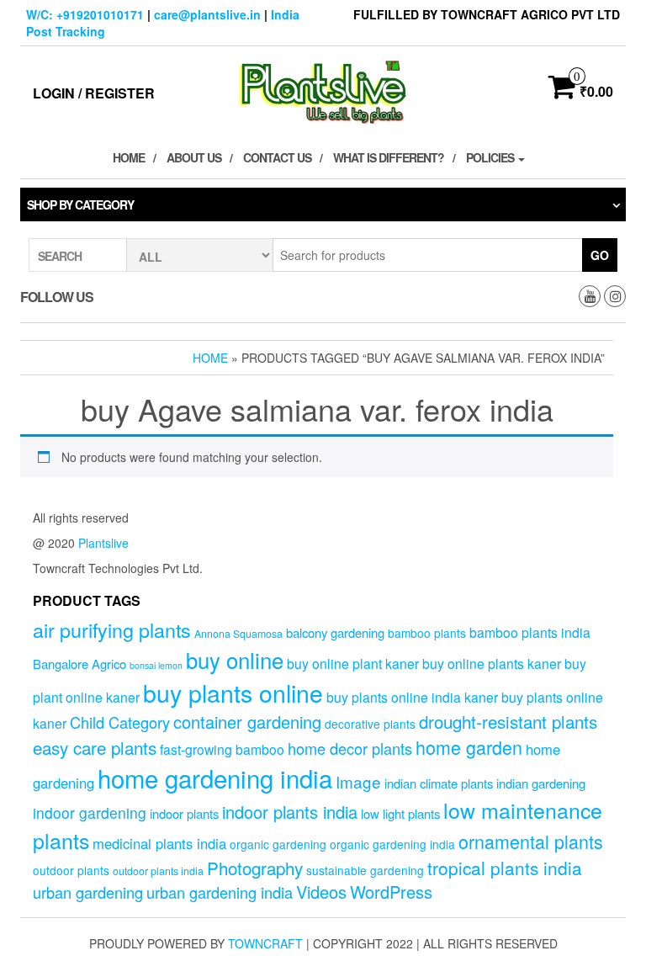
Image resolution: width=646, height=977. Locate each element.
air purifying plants (112, 629)
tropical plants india (504, 867)
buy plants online (233, 692)
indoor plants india (289, 811)
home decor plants (350, 748)
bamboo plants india (529, 632)
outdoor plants (71, 870)
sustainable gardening (365, 870)
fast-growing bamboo (222, 749)
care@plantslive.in (207, 14)
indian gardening (540, 783)
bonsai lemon (156, 665)
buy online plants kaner (491, 663)
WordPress (391, 891)
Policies (491, 157)
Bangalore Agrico (79, 663)
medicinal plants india (159, 843)
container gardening (247, 721)
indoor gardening (89, 812)
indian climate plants (438, 783)
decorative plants (370, 723)
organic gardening (278, 844)
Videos (321, 891)
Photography (255, 867)
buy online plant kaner (353, 663)
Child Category (120, 722)
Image (358, 781)
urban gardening (88, 892)
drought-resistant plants (508, 721)
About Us (194, 157)
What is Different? (388, 157)
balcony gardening (335, 632)
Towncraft (265, 943)
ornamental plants (530, 841)
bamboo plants (427, 632)
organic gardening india (392, 844)
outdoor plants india (158, 871)
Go (599, 255)
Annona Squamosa (238, 633)
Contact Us (277, 157)
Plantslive (103, 542)
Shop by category (80, 204)
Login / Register (94, 93)
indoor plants (184, 813)
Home (129, 157)
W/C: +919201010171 (85, 14)
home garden (469, 747)
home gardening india (215, 777)
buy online (234, 659)
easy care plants (94, 747)
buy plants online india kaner (412, 697)
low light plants (400, 813)
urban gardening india (219, 892)
